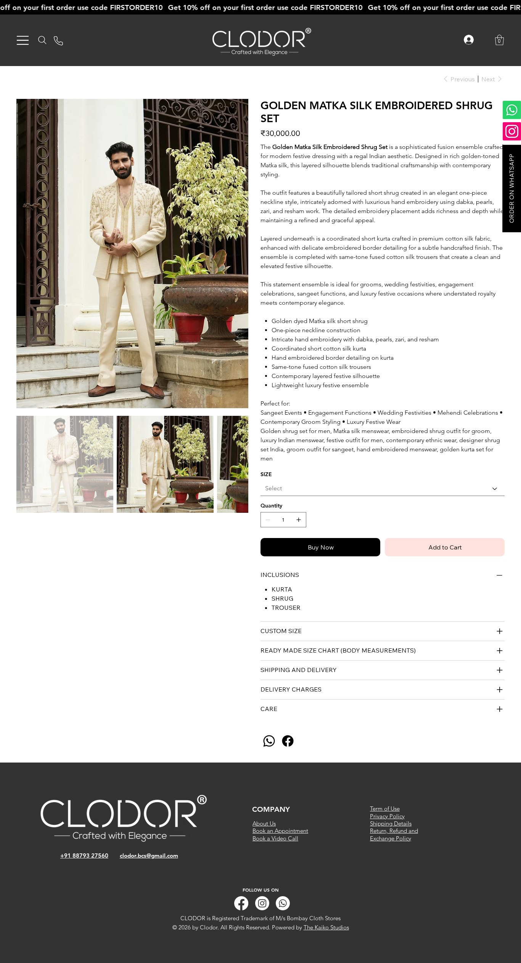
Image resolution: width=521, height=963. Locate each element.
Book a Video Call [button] (275, 838)
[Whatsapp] (283, 903)
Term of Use (385, 808)
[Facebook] (287, 741)
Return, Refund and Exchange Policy (394, 834)
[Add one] (298, 519)
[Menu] (23, 40)
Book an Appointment (280, 830)
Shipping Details (391, 823)
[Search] (42, 40)
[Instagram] (262, 903)
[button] (499, 40)
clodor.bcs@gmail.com (149, 855)
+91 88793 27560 (84, 855)
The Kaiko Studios (326, 927)
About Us (264, 823)
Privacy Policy (387, 816)
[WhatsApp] (269, 741)
